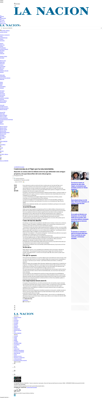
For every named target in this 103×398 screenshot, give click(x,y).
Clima (1, 36)
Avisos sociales (3, 116)
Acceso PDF (2, 112)
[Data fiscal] (15, 396)
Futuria (1, 43)
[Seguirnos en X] (14, 367)
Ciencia (1, 69)
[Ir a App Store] (17, 381)
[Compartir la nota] (14, 187)
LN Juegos (2, 90)
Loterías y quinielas (4, 98)
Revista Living (3, 131)
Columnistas (3, 76)
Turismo (2, 92)
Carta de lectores (4, 118)
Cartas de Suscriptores (5, 78)
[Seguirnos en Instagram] (14, 371)
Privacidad (34, 387)
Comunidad (2, 66)
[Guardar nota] (14, 185)
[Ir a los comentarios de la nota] (16, 185)
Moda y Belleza (3, 101)
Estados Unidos (3, 56)
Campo (1, 46)
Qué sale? (2, 105)
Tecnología (2, 93)
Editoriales (2, 75)
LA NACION (16, 167)
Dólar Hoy (2, 45)
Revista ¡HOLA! (3, 128)
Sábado (1, 121)
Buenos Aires (3, 60)
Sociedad (21, 167)
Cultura (1, 65)
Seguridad (2, 62)
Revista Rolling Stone (4, 132)
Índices (1, 52)
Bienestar (2, 68)
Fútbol (1, 82)
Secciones (3, 18)
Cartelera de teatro (4, 108)
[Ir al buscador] (15, 6)
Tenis (1, 85)
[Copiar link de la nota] (14, 189)
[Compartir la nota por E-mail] (17, 191)
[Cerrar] (20, 25)
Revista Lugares (3, 129)
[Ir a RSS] (14, 374)
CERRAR (1, 0)
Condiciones (29, 387)
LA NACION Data (3, 37)
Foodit (2, 20)
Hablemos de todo (4, 70)
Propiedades (3, 47)
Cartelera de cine (4, 106)
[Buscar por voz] (101, 28)
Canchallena (2, 86)
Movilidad (2, 50)
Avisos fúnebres (3, 115)
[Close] (14, 306)
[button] (51, 92)
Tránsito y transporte (5, 35)
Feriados (2, 96)
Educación (2, 63)
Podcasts (2, 99)
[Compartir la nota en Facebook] (14, 191)
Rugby (1, 83)
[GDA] (17, 391)
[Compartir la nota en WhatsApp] (16, 187)
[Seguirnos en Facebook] (14, 363)
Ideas (1, 122)
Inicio (2, 16)
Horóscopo (2, 95)
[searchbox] (51, 28)
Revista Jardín (3, 134)
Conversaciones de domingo (6, 119)
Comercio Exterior (4, 49)
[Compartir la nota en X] (16, 191)
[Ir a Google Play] (17, 379)
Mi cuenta (3, 23)
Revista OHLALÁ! (3, 126)
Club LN (3, 21)
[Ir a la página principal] (51, 14)
